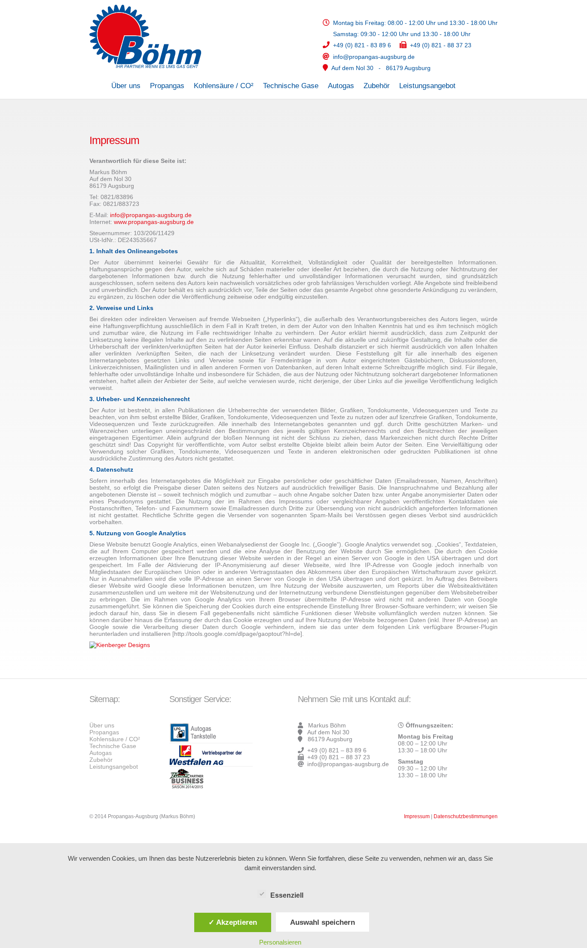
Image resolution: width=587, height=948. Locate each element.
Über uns (126, 86)
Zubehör (377, 86)
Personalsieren (280, 942)
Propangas (167, 86)
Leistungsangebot (427, 86)
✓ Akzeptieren (232, 922)
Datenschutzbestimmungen (466, 816)
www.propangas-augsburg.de (154, 221)
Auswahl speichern (322, 922)
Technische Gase (290, 86)
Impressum (417, 816)
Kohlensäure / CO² (224, 86)
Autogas (341, 86)
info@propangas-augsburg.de (151, 215)
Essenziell (286, 895)
